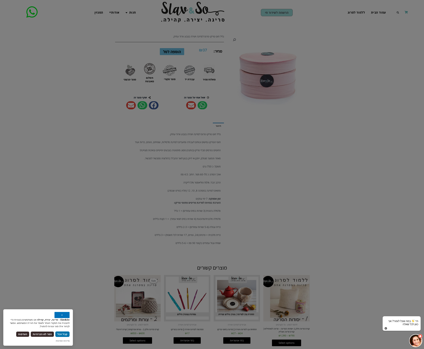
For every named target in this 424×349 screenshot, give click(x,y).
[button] (415, 340)
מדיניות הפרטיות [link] (63, 340)
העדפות (22, 334)
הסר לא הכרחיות (42, 334)
